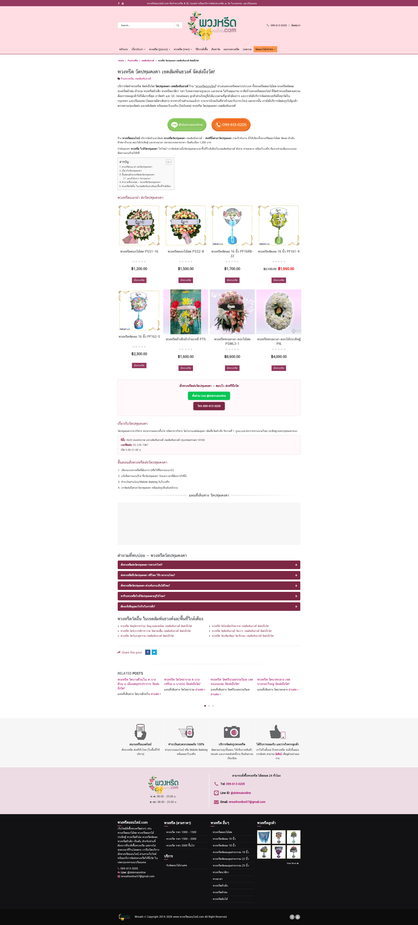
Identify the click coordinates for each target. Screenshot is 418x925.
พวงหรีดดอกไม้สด (222, 832)
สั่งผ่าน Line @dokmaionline (209, 395)
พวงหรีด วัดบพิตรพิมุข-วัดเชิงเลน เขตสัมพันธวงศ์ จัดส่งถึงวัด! (243, 635)
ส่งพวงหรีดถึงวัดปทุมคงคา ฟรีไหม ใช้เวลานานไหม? (148, 575)
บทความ (247, 49)
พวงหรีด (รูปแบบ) (158, 49)
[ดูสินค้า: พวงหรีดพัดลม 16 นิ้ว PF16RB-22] (232, 225)
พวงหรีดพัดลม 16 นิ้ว (224, 838)
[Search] (179, 25)
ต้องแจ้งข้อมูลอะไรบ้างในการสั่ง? (138, 606)
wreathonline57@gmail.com (247, 802)
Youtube (297, 917)
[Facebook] (119, 3)
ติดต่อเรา (295, 25)
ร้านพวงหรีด (133, 61)
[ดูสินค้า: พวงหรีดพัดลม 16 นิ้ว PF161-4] (278, 225)
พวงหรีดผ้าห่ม (220, 892)
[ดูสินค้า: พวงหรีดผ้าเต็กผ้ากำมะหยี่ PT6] (185, 311)
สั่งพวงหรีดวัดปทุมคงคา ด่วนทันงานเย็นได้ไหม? (145, 585)
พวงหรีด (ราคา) (182, 49)
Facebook (147, 652)
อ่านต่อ (155, 694)
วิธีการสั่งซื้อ (202, 49)
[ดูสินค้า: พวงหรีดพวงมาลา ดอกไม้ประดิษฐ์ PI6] (278, 311)
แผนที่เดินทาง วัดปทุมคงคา (139, 178)
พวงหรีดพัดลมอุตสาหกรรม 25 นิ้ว (231, 865)
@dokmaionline (241, 793)
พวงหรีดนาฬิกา (221, 872)
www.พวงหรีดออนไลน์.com (188, 916)
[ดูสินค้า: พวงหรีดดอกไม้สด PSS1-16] (139, 225)
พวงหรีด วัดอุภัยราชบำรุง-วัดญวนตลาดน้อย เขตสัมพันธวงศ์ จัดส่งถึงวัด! (156, 626)
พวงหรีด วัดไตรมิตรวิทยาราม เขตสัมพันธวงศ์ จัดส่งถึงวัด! (240, 626)
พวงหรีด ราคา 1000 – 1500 (181, 832)
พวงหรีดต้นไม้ (220, 899)
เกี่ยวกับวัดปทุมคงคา (132, 170)
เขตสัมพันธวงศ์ (148, 61)
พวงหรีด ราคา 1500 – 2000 (181, 838)
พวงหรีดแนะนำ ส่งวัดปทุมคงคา (137, 166)
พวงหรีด (136, 828)
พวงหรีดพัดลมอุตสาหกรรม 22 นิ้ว (231, 858)
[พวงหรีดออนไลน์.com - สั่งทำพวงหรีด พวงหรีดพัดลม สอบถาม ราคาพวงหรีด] (212, 25)
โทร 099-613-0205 (209, 406)
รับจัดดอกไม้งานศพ (176, 865)
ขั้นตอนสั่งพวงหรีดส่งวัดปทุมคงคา (138, 174)
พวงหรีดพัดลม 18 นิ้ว (224, 845)
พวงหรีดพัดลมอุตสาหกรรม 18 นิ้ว (231, 852)
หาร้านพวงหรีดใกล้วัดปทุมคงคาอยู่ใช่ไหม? (143, 596)
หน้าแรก (123, 49)
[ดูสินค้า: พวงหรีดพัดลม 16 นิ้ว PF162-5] (139, 310)
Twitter (154, 652)
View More (292, 863)
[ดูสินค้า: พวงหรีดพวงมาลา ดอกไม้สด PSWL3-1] (232, 311)
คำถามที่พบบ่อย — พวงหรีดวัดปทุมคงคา (141, 182)
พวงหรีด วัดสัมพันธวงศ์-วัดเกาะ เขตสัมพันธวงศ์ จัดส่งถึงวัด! (242, 631)
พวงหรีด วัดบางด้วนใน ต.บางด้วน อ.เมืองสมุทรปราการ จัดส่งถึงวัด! (138, 683)
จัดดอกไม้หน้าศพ (264, 49)
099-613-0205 (279, 25)
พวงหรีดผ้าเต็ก (220, 885)
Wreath (139, 916)
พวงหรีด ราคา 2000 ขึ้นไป (180, 845)
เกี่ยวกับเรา (137, 49)
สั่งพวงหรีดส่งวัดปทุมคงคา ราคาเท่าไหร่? (141, 564)
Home (121, 61)
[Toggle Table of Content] (167, 162)
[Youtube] (123, 3)
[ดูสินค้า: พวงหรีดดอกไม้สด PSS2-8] (185, 225)
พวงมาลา (218, 878)
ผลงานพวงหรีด (231, 49)
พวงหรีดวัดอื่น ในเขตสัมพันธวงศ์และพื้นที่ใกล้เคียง (146, 186)
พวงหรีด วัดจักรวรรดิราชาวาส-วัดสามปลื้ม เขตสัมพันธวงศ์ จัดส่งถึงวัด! (156, 631)
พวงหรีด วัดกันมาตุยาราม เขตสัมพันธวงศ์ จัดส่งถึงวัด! (147, 635)
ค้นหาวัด (215, 49)
